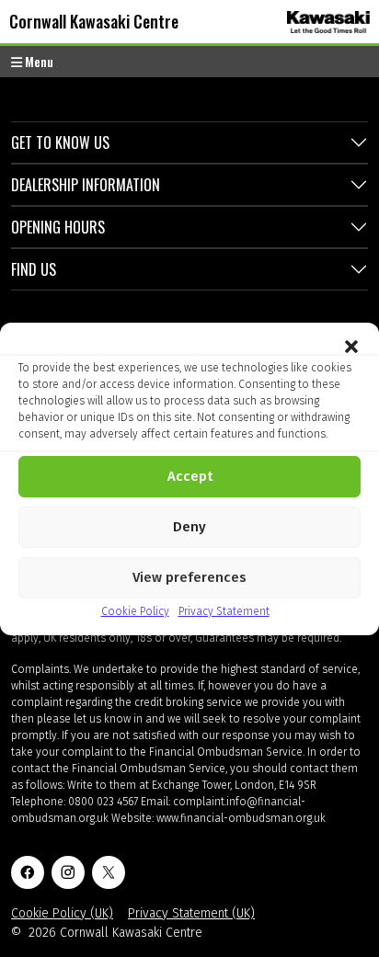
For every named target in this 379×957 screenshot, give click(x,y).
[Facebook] (27, 872)
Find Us (33, 269)
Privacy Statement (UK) (191, 913)
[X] (108, 872)
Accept (189, 476)
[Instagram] (68, 872)
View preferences (189, 577)
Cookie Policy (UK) (62, 913)
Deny (189, 526)
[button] (351, 345)
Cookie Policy (135, 611)
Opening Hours (58, 227)
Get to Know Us (60, 142)
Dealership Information (85, 185)
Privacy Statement (224, 611)
